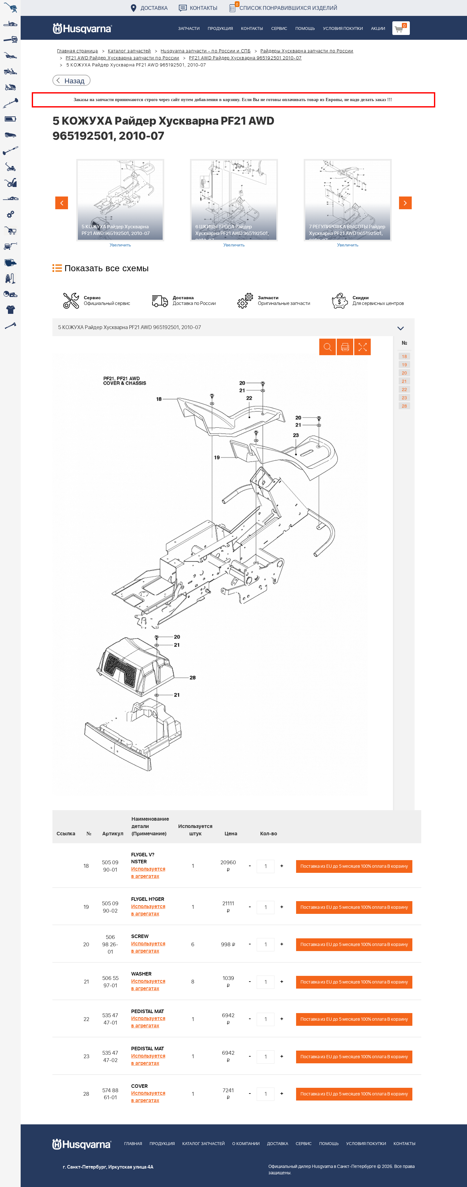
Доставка (154, 7)
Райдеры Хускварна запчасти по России (307, 51)
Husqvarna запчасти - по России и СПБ (206, 51)
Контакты (203, 7)
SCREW (140, 936)
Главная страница (77, 51)
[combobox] (233, 327)
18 (404, 356)
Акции (378, 29)
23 (404, 397)
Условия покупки (343, 29)
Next (405, 203)
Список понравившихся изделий (286, 6)
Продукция (220, 29)
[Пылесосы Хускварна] (10, 278)
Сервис (279, 29)
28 (404, 406)
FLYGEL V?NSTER (142, 858)
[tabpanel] (120, 203)
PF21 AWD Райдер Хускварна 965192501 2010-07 (245, 58)
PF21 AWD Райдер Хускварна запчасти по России (122, 58)
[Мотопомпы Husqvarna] (10, 262)
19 (404, 364)
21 (404, 381)
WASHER (141, 974)
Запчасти (189, 29)
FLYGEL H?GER (147, 899)
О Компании (246, 1144)
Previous (61, 203)
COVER (139, 1086)
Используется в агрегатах (148, 872)
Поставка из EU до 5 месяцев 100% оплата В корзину (354, 866)
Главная (133, 1144)
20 (404, 372)
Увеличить (120, 244)
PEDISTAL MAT (147, 1011)
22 (404, 389)
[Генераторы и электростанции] (10, 230)
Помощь (305, 29)
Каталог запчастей (129, 51)
